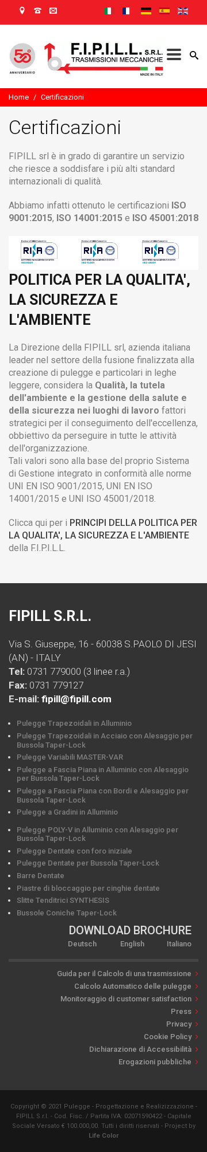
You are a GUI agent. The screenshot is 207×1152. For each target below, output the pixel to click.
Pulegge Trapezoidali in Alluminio (74, 723)
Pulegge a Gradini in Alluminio (67, 812)
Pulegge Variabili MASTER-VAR (70, 757)
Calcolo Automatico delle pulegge (132, 986)
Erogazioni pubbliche (154, 1061)
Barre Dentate (40, 875)
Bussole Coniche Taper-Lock (67, 913)
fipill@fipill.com (76, 699)
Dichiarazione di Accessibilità (140, 1049)
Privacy (178, 1024)
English (132, 943)
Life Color (103, 1135)
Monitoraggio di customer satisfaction (125, 998)
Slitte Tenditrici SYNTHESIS (63, 900)
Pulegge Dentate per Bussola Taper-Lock (88, 863)
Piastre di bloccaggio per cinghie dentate (88, 888)
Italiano (179, 943)
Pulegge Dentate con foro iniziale (74, 851)
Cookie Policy (167, 1036)
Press (181, 1011)
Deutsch (82, 943)
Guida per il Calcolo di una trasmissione (124, 973)
